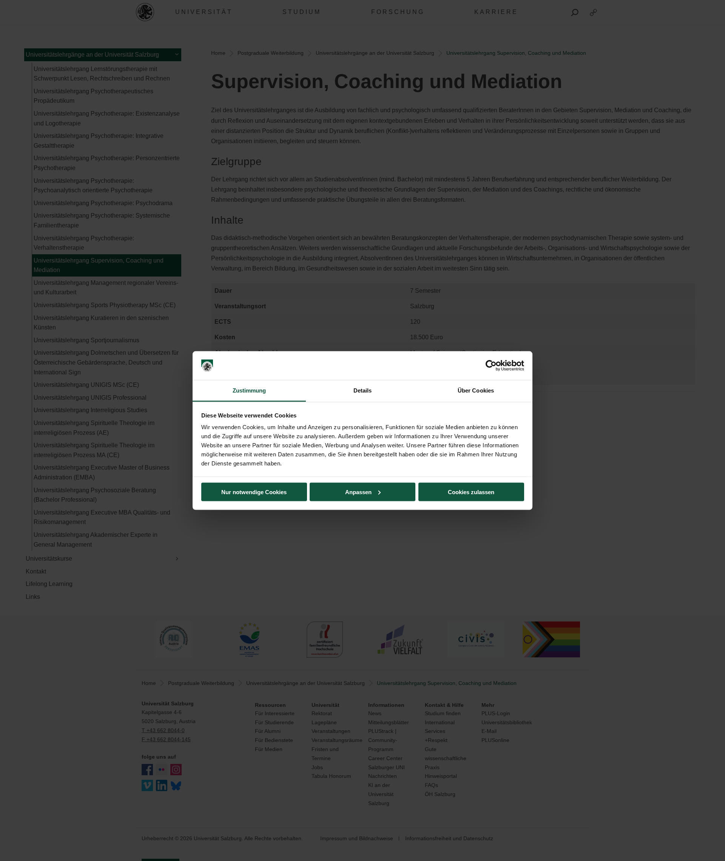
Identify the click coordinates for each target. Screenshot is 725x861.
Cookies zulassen (471, 491)
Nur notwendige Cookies (254, 491)
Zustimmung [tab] (249, 390)
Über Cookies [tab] (476, 390)
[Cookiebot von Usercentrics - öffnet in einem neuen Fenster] (491, 365)
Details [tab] (362, 390)
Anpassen (358, 491)
